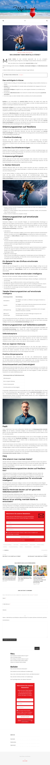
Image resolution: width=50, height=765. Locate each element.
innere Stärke (16, 544)
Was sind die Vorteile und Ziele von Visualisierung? (21, 676)
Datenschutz (13, 742)
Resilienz (21, 546)
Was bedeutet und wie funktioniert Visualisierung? (21, 671)
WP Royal (28, 756)
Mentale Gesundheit (24, 544)
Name (4, 598)
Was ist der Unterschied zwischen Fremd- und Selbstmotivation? (24, 674)
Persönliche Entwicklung (13, 546)
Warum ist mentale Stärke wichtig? (18, 662)
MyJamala (25, 8)
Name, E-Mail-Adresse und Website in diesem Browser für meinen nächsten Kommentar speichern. (25, 617)
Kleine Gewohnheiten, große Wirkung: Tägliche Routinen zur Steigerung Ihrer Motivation (39, 580)
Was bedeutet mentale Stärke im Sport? (19, 655)
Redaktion (6, 550)
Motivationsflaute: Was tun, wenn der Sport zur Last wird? (25, 578)
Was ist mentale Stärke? (15, 657)
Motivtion (5, 546)
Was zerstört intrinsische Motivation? (18, 668)
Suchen (37, 648)
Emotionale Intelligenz (7, 544)
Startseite (12, 739)
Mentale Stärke (22, 52)
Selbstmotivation (37, 546)
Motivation (29, 52)
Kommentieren (6, 620)
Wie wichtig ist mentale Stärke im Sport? (19, 659)
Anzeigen (21, 74)
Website (4, 610)
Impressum (13, 745)
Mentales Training (40, 544)
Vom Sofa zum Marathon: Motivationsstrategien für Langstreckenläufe (9, 578)
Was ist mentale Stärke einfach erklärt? (19, 660)
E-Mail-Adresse (6, 604)
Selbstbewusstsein (28, 546)
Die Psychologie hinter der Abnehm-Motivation (20, 679)
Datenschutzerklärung (29, 540)
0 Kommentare (44, 550)
